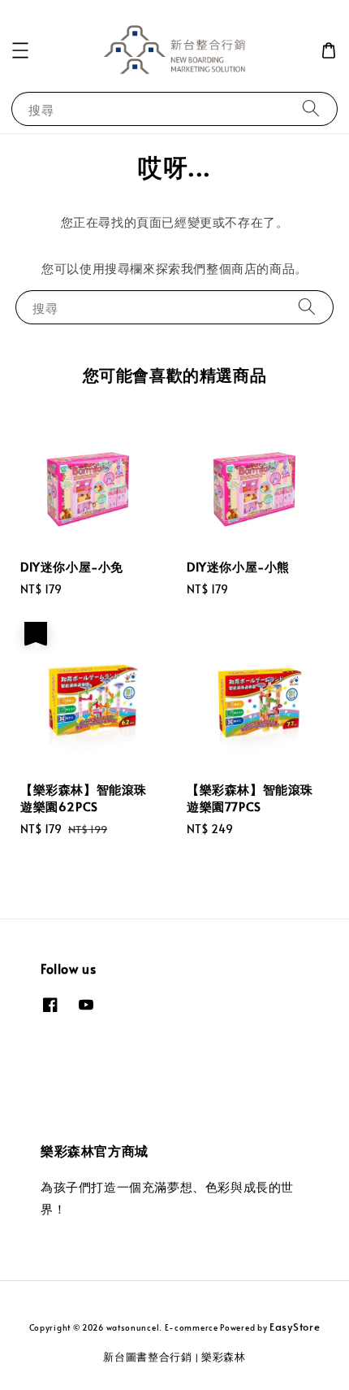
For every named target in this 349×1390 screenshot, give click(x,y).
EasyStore (294, 1326)
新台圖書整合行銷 (147, 1356)
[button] (20, 50)
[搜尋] (311, 108)
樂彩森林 (223, 1356)
